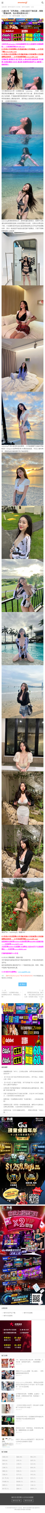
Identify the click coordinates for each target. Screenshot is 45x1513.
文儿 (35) (18, 1467)
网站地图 (17, 1509)
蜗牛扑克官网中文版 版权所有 (31, 1508)
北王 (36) (32, 1464)
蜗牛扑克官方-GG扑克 (22, 3)
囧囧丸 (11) (33, 1488)
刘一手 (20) (5, 1478)
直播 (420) (5, 1457)
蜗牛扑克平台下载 (9, 1313)
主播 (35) (4, 1467)
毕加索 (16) (5, 1481)
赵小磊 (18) (19, 1478)
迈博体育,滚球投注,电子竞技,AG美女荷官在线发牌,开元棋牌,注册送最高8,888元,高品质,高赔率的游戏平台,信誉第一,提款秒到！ (22, 62)
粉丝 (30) (32, 1467)
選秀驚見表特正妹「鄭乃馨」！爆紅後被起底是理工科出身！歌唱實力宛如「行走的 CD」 (33, 996)
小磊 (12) (32, 1485)
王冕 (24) (4, 1474)
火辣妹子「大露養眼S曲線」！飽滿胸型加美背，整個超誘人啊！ (11, 995)
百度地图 (22, 1509)
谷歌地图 (27, 1509)
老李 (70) (32, 1460)
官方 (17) (32, 1478)
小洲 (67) (18, 1464)
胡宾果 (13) (19, 1481)
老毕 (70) (4, 1464)
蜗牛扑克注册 (28, 1500)
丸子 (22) (18, 1474)
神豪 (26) (4, 1471)
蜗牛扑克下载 (16, 1500)
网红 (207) (33, 1457)
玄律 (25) (18, 1471)
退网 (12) (4, 1485)
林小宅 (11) (5, 1488)
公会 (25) (32, 1471)
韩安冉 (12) (19, 1485)
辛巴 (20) (32, 1474)
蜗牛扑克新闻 (26, 7)
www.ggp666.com (24, 972)
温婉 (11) (18, 1488)
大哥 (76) (18, 1460)
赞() (23, 984)
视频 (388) (19, 1457)
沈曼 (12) (32, 1481)
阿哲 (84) (4, 1460)
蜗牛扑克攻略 (28, 1313)
